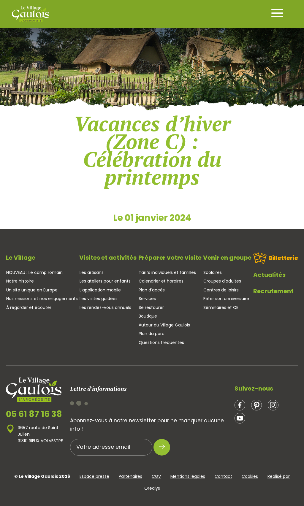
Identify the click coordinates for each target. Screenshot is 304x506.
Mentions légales (187, 476)
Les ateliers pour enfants (105, 281)
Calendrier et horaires (161, 281)
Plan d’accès (152, 290)
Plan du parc (151, 334)
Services (147, 299)
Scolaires (212, 272)
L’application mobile (100, 290)
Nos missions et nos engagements (42, 299)
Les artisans (92, 272)
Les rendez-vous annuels (105, 307)
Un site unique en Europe (32, 290)
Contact (223, 476)
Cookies (250, 476)
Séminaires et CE (220, 307)
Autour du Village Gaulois (164, 325)
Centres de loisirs (221, 290)
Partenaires (130, 476)
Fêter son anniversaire (226, 299)
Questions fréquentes (161, 342)
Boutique (148, 316)
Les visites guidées (99, 299)
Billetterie (283, 258)
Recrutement (273, 291)
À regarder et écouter (28, 307)
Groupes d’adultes (222, 281)
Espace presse (94, 476)
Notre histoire (20, 281)
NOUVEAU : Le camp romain (34, 272)
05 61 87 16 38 (34, 414)
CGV (156, 476)
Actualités (269, 275)
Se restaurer (151, 307)
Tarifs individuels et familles (167, 272)
